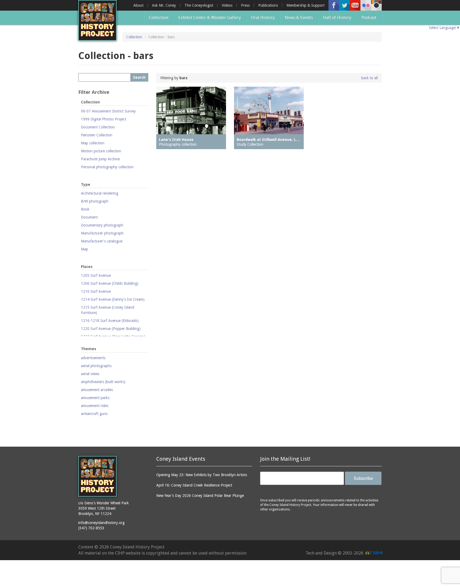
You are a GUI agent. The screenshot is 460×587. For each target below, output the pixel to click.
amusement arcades (97, 390)
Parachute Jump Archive (100, 159)
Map (84, 249)
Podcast (369, 17)
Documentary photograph (102, 225)
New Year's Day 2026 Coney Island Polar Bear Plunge (200, 495)
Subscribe (363, 478)
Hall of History (337, 17)
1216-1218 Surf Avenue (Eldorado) (110, 320)
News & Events (299, 17)
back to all (369, 78)
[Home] (97, 20)
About (138, 5)
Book (85, 209)
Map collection (92, 143)
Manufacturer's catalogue (101, 241)
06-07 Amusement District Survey (108, 111)
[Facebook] (333, 5)
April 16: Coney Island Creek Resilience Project (194, 485)
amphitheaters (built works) (103, 382)
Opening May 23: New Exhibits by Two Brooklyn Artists (201, 475)
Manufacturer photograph (102, 233)
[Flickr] (365, 5)
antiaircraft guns (94, 414)
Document (89, 217)
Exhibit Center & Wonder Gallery (209, 17)
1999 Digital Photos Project (103, 119)
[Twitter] (344, 5)
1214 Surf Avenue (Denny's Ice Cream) (113, 299)
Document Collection (98, 127)
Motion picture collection (101, 151)
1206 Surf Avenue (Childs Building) (109, 283)
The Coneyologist (198, 5)
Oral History (263, 17)
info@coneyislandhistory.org (101, 523)
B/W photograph (94, 201)
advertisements (93, 358)
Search (139, 77)
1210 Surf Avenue (96, 291)
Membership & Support (305, 5)
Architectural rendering (99, 193)
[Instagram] (376, 5)
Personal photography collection (107, 167)
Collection (158, 17)
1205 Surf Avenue (96, 275)
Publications (268, 5)
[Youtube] (355, 5)
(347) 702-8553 (91, 528)
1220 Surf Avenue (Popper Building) (111, 328)
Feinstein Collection (96, 135)
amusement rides (94, 406)
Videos (227, 5)
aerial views (90, 374)
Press (245, 5)
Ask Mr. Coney (164, 5)
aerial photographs (96, 366)
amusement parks (95, 398)
